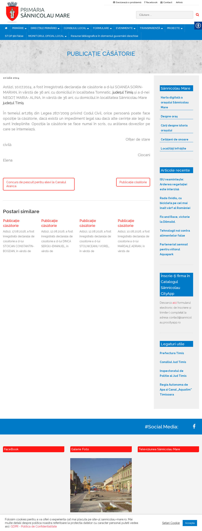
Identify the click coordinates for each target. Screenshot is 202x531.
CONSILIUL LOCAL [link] (75, 28)
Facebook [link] (151, 2)
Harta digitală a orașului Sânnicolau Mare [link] (175, 102)
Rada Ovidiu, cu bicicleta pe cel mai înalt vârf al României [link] (175, 203)
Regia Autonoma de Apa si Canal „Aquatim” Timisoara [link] (176, 389)
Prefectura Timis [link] (172, 353)
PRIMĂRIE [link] (18, 28)
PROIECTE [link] (173, 28)
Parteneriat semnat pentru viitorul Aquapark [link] (174, 249)
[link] (50, 12)
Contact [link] (167, 2)
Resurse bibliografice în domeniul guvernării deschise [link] (104, 35)
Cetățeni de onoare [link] (174, 139)
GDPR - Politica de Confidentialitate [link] (34, 526)
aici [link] (175, 302)
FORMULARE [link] (101, 28)
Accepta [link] (190, 523)
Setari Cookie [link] (171, 523)
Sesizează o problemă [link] (128, 2)
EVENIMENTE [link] (124, 28)
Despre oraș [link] (169, 116)
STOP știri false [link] (14, 35)
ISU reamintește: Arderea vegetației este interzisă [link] (173, 184)
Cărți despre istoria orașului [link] (174, 128)
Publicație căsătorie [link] (133, 182)
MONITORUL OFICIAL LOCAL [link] (46, 35)
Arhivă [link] (179, 2)
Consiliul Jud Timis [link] (173, 362)
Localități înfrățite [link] (173, 148)
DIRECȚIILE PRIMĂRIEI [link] (44, 28)
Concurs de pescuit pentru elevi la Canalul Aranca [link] (36, 184)
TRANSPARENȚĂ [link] (150, 28)
